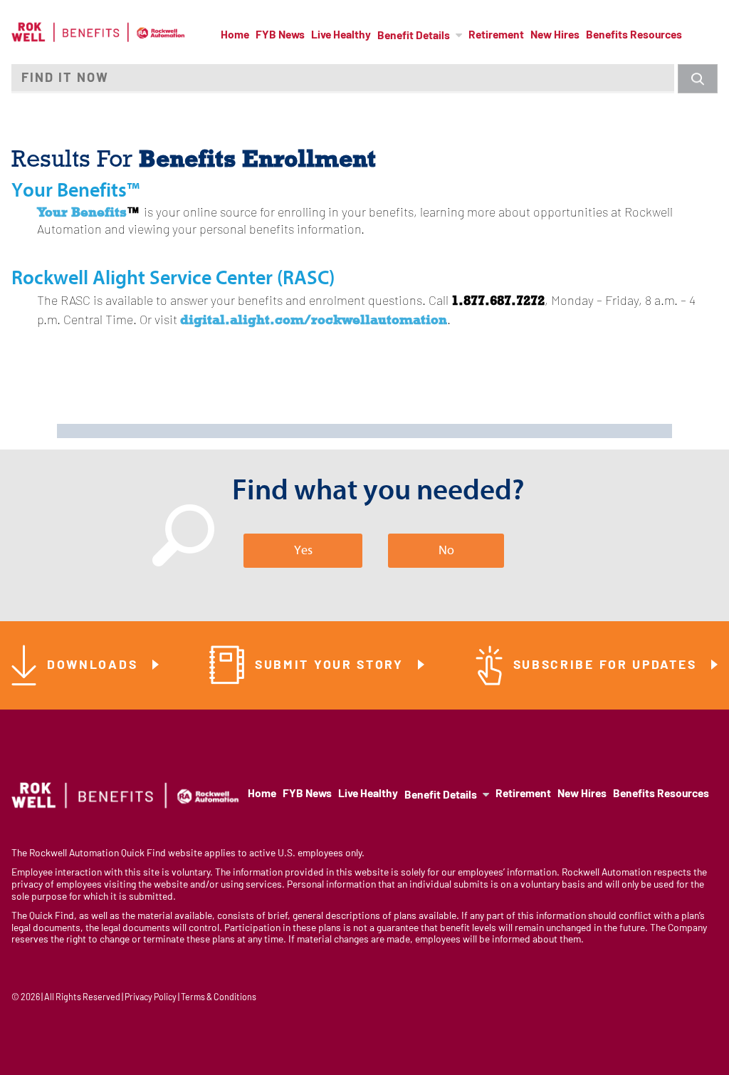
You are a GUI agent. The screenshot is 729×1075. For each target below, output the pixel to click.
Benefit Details (413, 36)
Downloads (94, 666)
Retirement (496, 35)
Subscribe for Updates (607, 666)
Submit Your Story (332, 666)
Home (235, 35)
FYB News (280, 35)
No (446, 550)
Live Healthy (341, 35)
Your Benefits (82, 211)
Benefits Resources (634, 35)
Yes (303, 550)
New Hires (554, 35)
